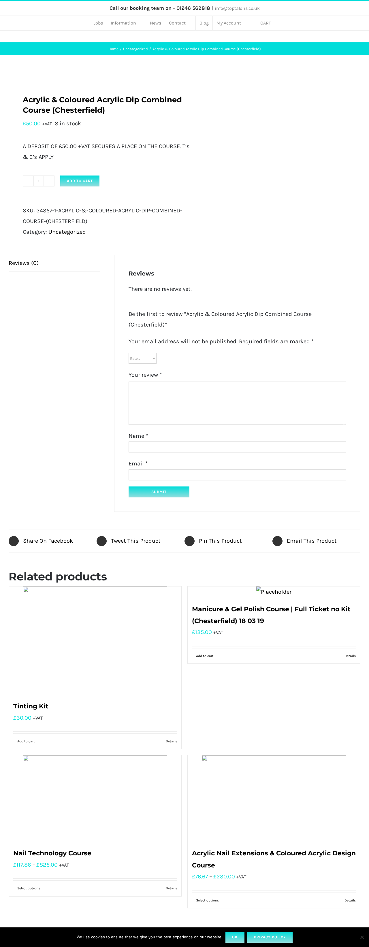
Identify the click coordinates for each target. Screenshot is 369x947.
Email (138, 463)
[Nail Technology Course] (95, 798)
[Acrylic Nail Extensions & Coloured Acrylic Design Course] (274, 798)
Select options (28, 888)
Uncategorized (67, 232)
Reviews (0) (24, 263)
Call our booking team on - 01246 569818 (160, 8)
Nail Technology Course (52, 853)
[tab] (54, 263)
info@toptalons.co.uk (237, 8)
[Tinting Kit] (95, 640)
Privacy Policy (270, 937)
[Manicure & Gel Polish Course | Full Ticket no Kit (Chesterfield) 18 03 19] (274, 591)
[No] (362, 937)
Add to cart (80, 181)
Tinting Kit (30, 706)
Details (171, 741)
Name (138, 436)
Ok (235, 937)
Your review (145, 374)
